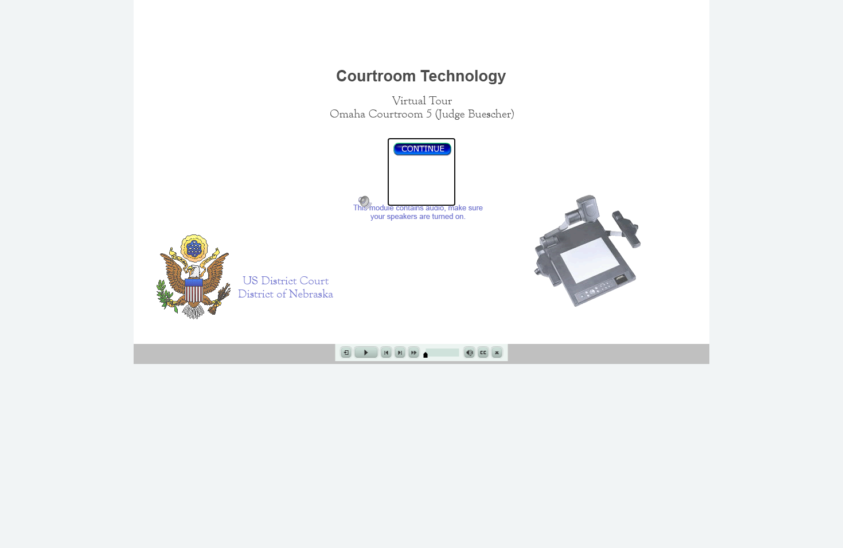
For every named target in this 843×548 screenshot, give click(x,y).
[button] (421, 172)
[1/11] (426, 355)
